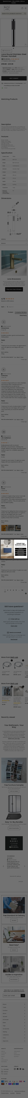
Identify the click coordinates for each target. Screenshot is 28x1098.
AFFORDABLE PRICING (21, 554)
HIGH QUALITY (21, 548)
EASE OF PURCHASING (21, 550)
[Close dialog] (26, 540)
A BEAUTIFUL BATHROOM (20, 552)
